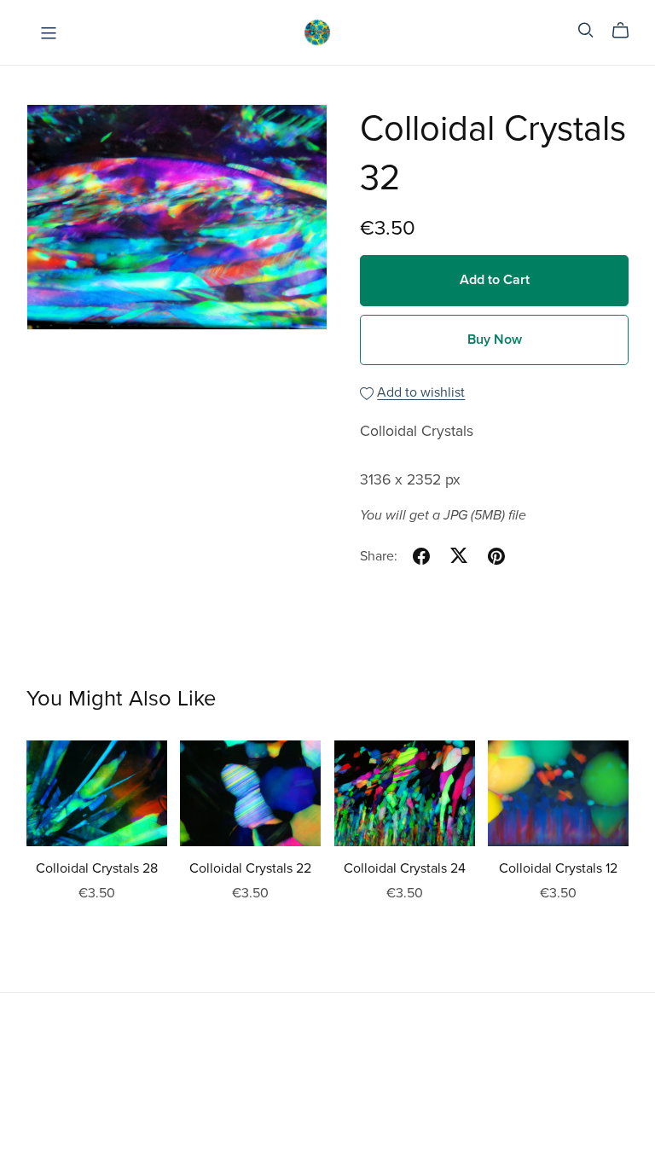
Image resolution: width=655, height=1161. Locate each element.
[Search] (586, 30)
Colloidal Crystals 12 (558, 868)
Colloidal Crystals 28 (97, 868)
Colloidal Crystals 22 (250, 868)
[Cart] (627, 30)
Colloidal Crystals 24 (405, 868)
